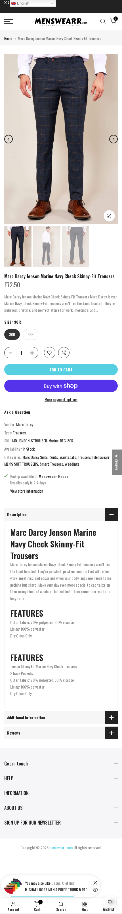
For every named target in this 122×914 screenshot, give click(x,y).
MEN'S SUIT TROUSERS (21, 464)
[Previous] (8, 139)
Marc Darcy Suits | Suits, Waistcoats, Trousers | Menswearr (66, 457)
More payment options (61, 399)
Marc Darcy (24, 424)
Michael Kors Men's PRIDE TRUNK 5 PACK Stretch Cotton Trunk (57, 889)
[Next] (113, 139)
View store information (26, 490)
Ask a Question (17, 412)
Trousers (19, 433)
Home (8, 38)
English (22, 3)
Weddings (72, 464)
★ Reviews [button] (117, 462)
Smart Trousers (51, 464)
